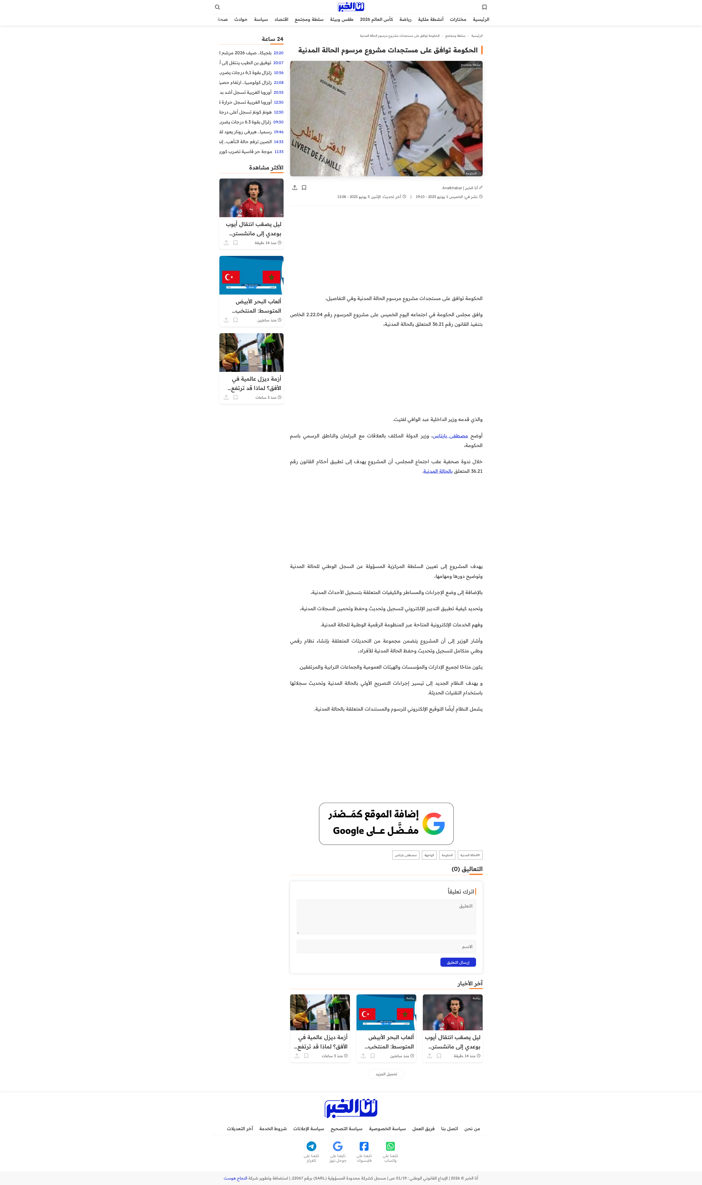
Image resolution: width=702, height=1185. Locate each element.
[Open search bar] (217, 7)
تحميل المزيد (386, 1073)
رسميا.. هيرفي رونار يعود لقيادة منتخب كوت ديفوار (245, 131)
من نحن (472, 1128)
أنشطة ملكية (430, 19)
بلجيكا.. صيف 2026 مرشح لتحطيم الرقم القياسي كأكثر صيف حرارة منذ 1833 (245, 52)
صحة (222, 19)
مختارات (458, 19)
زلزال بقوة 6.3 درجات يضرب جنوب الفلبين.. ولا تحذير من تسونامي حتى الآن (245, 122)
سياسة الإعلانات (308, 1128)
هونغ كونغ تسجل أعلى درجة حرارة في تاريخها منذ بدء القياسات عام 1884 (245, 112)
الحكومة (447, 855)
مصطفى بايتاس (450, 435)
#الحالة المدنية (470, 855)
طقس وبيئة (341, 19)
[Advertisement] (390, 252)
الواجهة (429, 855)
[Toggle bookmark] (304, 187)
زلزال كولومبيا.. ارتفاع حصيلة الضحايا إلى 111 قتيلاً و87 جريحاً (245, 82)
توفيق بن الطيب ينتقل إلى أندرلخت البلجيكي (245, 62)
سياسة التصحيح (347, 1128)
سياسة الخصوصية (387, 1128)
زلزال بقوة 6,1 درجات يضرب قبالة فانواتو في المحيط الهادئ (245, 72)
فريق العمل (423, 1128)
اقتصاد (281, 19)
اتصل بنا (449, 1128)
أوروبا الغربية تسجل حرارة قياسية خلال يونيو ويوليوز (245, 102)
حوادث (241, 19)
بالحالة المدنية (438, 471)
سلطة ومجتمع (309, 19)
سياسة (261, 19)
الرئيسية (481, 19)
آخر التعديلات (240, 1128)
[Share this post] (294, 187)
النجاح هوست (235, 1178)
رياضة (406, 19)
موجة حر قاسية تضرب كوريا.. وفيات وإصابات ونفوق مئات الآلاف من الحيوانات (245, 151)
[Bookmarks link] (484, 7)
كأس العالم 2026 (376, 19)
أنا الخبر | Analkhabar (460, 187)
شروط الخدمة (273, 1128)
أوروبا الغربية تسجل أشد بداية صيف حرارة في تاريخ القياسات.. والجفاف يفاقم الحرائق (245, 92)
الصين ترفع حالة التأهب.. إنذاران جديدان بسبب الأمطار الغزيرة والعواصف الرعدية (245, 141)
